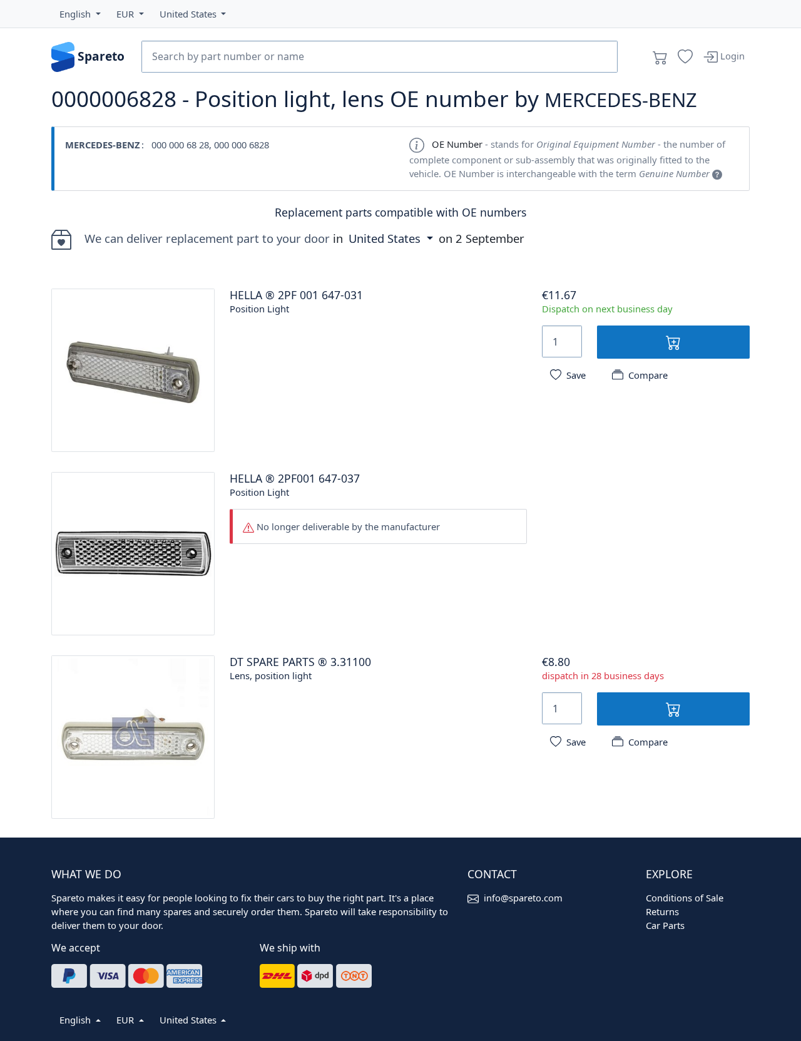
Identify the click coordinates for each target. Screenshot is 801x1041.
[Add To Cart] (673, 342)
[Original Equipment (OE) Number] (717, 173)
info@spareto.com (523, 897)
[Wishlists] (685, 57)
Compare (648, 375)
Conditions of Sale (684, 897)
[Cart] (660, 57)
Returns (662, 911)
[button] (80, 14)
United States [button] (386, 238)
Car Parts (665, 925)
